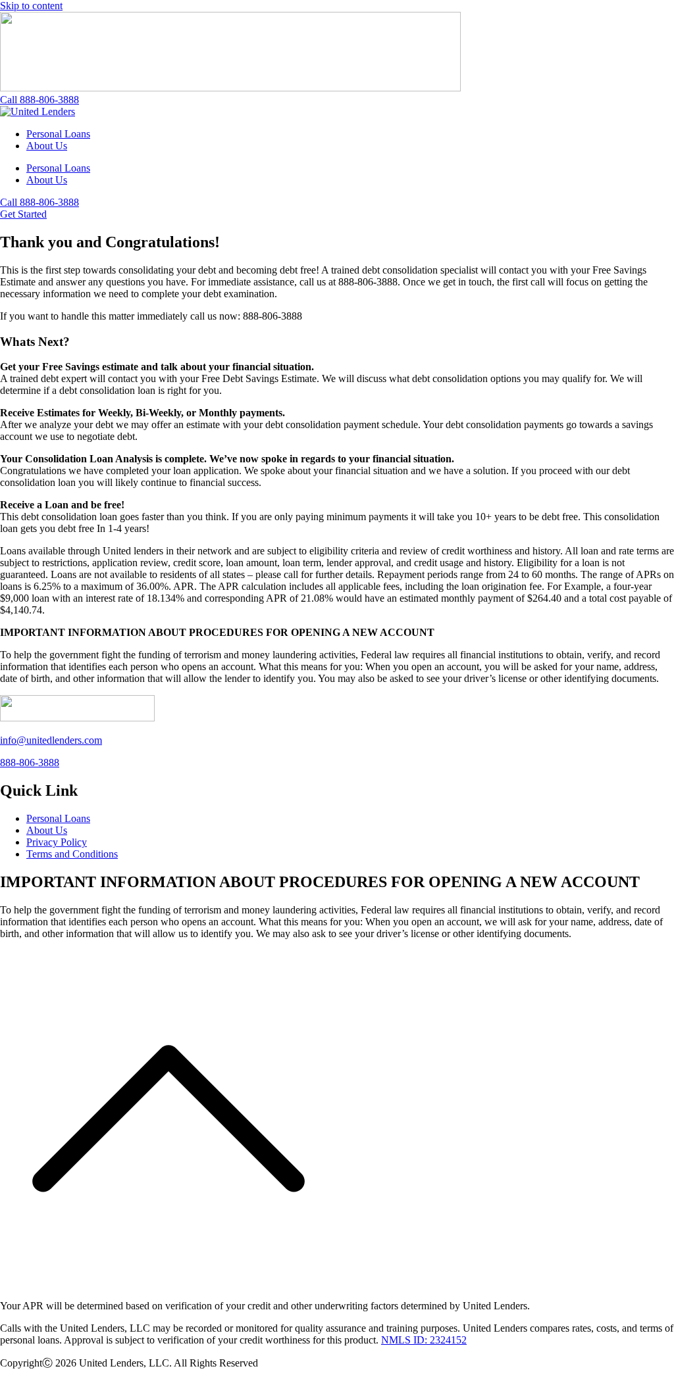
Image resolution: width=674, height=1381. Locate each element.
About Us (46, 145)
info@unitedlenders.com (51, 740)
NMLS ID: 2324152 (424, 1339)
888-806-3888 (29, 762)
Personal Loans (58, 133)
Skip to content (31, 5)
